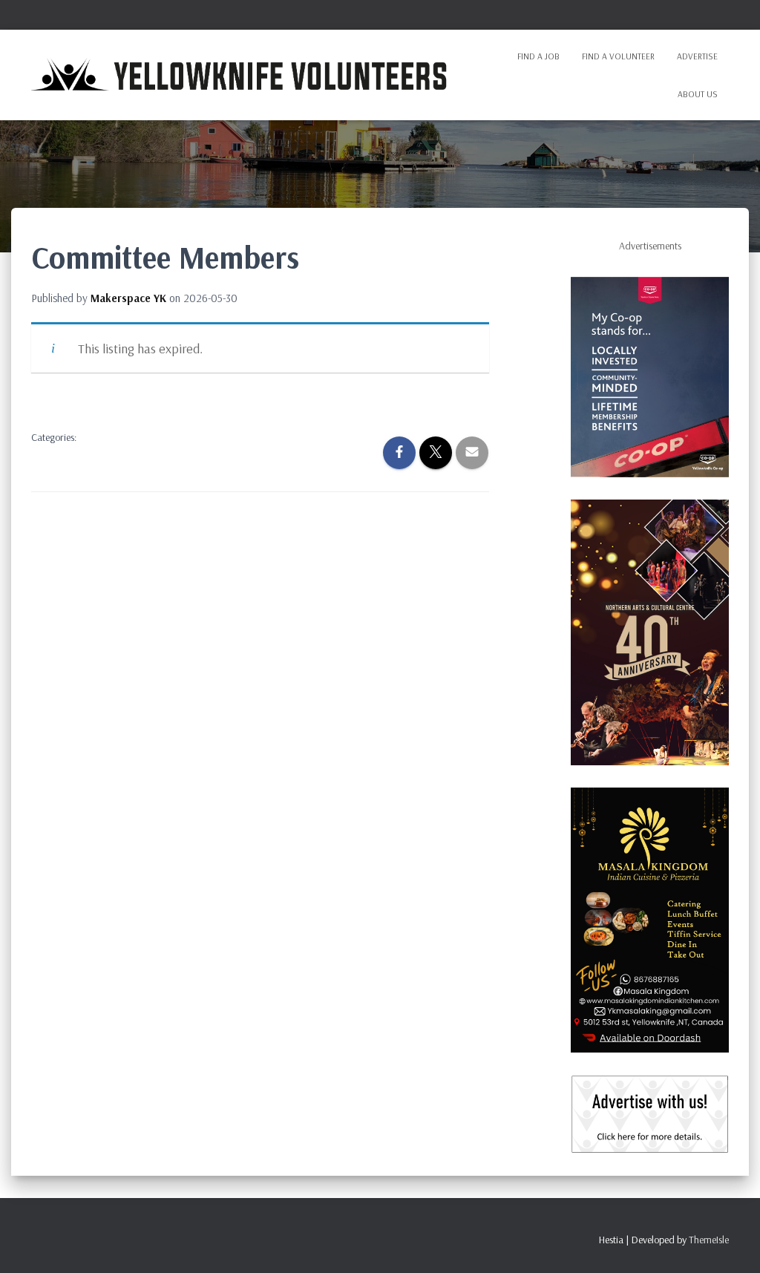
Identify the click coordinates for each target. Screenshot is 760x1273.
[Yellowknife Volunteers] (240, 74)
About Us (698, 93)
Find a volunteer (618, 56)
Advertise (697, 56)
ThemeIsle (709, 1239)
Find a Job (538, 56)
